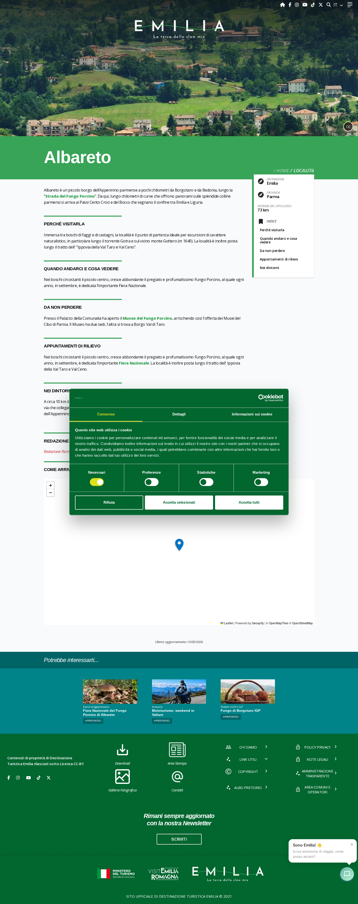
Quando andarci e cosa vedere (278, 240)
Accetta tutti (249, 502)
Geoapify (258, 623)
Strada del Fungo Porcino (70, 196)
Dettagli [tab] (179, 414)
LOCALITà (303, 170)
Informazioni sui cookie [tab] (252, 414)
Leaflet (228, 623)
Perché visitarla (272, 230)
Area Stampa (177, 763)
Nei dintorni (269, 267)
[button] (179, 545)
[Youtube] (305, 5)
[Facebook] (290, 5)
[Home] (283, 5)
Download (122, 763)
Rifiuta (109, 502)
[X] (321, 5)
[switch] (152, 482)
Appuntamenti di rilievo (279, 259)
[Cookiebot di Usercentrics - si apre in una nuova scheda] (262, 398)
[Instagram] (297, 5)
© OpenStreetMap (301, 623)
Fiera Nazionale (134, 363)
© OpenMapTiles (277, 623)
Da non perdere (272, 250)
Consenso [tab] (106, 414)
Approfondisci (93, 720)
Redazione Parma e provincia (67, 451)
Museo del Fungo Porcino (147, 318)
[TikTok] (313, 5)
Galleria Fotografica (122, 790)
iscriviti (179, 839)
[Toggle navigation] (349, 4)
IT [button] (336, 5)
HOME (282, 170)
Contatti (177, 790)
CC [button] (348, 126)
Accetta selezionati (179, 502)
